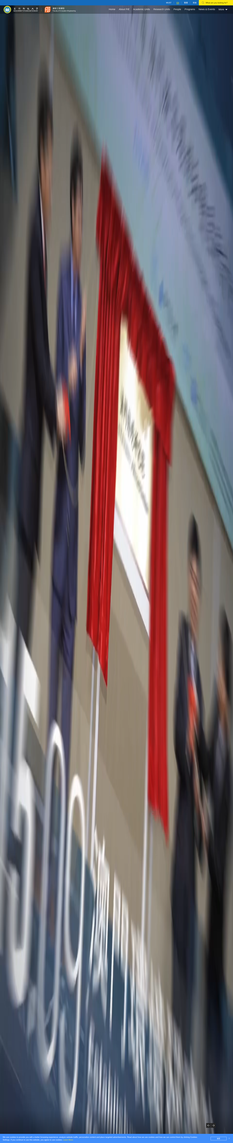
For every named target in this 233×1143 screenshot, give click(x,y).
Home (112, 9)
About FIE (124, 9)
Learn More (68, 1140)
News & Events (207, 9)
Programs (190, 9)
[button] (208, 1125)
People (177, 9)
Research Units (161, 9)
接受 (218, 1139)
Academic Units (141, 9)
